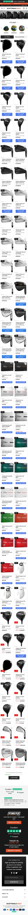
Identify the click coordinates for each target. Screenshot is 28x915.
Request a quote (14, 850)
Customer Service (8, 890)
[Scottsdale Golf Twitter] (16, 873)
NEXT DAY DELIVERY (16, 3)
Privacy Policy (15, 905)
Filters (8, 37)
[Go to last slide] (1, 28)
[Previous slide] (2, 801)
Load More (14, 777)
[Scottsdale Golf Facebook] (11, 873)
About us (5, 893)
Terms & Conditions (7, 905)
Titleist (13, 22)
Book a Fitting (14, 822)
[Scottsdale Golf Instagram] (14, 873)
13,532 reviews (11, 792)
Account (5, 897)
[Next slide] (27, 28)
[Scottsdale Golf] (14, 8)
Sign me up (14, 882)
